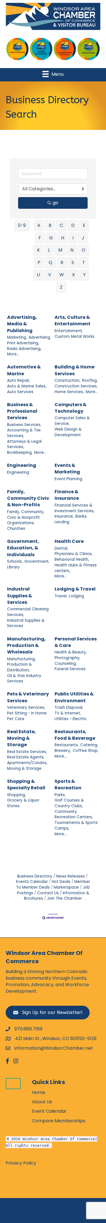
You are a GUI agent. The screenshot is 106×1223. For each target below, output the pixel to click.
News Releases (70, 876)
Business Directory (34, 876)
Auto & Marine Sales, (26, 386)
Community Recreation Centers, (74, 814)
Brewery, (63, 750)
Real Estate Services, (27, 751)
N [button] (71, 250)
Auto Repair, (18, 380)
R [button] (61, 262)
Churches (16, 528)
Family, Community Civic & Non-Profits (28, 498)
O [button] (83, 250)
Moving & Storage (24, 768)
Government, (36, 561)
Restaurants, (67, 745)
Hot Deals (61, 881)
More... (13, 354)
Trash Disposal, (69, 707)
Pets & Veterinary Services (28, 697)
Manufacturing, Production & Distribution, (21, 664)
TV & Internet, (68, 713)
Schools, (15, 561)
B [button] (50, 225)
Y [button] (84, 274)
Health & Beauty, (71, 652)
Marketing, (17, 337)
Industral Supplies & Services (19, 595)
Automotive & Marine (24, 370)
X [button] (73, 274)
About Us (42, 1101)
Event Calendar (49, 1111)
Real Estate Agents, (25, 757)
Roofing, (90, 380)
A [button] (38, 225)
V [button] (49, 274)
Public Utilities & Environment (74, 697)
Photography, (67, 658)
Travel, (61, 596)
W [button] (61, 274)
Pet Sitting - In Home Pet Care (27, 716)
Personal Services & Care (76, 642)
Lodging (76, 596)
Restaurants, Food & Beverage (75, 734)
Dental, (61, 548)
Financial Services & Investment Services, (74, 508)
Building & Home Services (74, 370)
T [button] (83, 262)
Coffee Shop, (85, 750)
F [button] (39, 238)
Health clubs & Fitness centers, (76, 567)
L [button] (49, 250)
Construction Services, (76, 386)
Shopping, (16, 795)
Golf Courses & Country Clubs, (69, 803)
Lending (62, 522)
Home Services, (69, 392)
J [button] (83, 238)
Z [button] (61, 287)
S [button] (73, 262)
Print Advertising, (23, 343)
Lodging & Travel (75, 589)
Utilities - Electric (70, 719)
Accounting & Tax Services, (24, 432)
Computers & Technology (70, 407)
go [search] (55, 202)
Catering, (89, 745)
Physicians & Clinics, (73, 553)
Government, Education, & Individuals (23, 548)
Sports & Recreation (68, 784)
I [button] (72, 238)
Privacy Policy (21, 1163)
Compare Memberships (59, 1120)
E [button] (84, 225)
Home (38, 1092)
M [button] (60, 250)
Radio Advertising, (24, 348)
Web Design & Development (68, 432)
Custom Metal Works (74, 336)
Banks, (81, 516)
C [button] (61, 225)
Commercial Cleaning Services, (28, 611)
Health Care (69, 541)
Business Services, (24, 424)
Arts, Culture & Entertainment (72, 320)
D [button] (73, 225)
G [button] (51, 238)
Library (13, 567)
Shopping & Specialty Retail (26, 784)
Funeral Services (70, 669)
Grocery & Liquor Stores (23, 803)
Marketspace (66, 887)
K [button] (38, 250)
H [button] (62, 238)
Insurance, (64, 516)
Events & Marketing (67, 468)
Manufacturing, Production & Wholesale (26, 645)
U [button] (38, 274)
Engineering (21, 465)
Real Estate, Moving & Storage (21, 738)
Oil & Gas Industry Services (24, 678)
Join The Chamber (64, 898)
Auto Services (20, 392)
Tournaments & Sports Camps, (76, 825)
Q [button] (50, 262)
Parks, (60, 795)
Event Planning (68, 479)
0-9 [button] (22, 225)
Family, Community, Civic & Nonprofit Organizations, (25, 517)
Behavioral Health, (72, 559)
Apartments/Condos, (27, 763)
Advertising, (40, 337)
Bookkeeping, (20, 452)
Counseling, (66, 663)
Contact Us (48, 893)
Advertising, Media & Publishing (22, 324)
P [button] (39, 262)
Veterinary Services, (26, 707)
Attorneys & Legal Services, (24, 444)
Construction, (67, 380)
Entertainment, (69, 331)
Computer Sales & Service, (72, 420)
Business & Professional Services (22, 411)
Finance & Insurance (67, 494)
